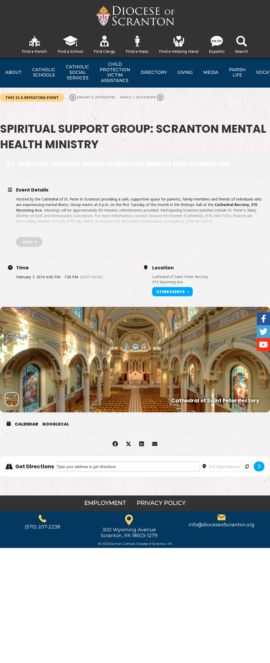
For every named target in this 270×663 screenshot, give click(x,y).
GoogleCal (55, 424)
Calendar (26, 424)
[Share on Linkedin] (141, 444)
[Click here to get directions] (259, 466)
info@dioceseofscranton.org (221, 525)
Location (163, 267)
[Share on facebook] (115, 444)
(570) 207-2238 (42, 527)
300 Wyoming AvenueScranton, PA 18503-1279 (129, 532)
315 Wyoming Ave (167, 281)
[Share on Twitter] (128, 444)
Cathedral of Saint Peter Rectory (180, 276)
